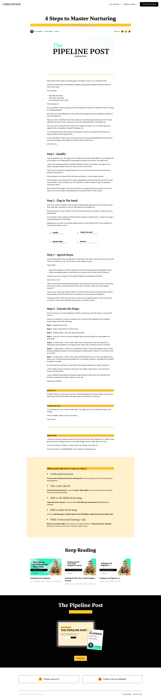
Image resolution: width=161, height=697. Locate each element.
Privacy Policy (126, 694)
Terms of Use (137, 694)
